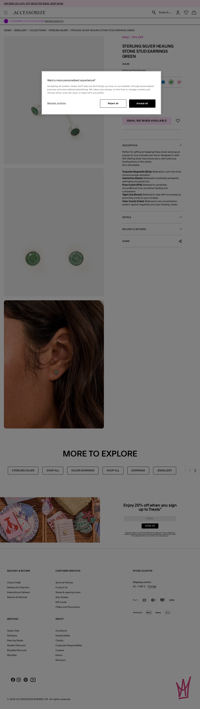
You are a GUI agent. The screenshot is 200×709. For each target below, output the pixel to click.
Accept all (142, 103)
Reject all (113, 103)
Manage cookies (56, 103)
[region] (101, 93)
